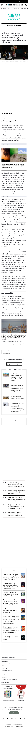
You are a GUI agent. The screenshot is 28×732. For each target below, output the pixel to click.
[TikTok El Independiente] (24, 718)
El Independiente (6, 113)
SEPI (2, 666)
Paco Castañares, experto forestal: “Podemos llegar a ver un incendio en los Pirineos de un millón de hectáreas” (17, 377)
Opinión (3, 8)
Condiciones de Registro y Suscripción (14, 724)
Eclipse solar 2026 (6, 663)
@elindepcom (4, 115)
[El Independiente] (14, 5)
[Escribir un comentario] (15, 121)
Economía (16, 8)
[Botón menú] (2, 5)
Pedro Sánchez (5, 672)
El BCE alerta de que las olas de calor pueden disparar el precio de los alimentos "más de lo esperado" (17, 388)
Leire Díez (4, 677)
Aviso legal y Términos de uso (19, 722)
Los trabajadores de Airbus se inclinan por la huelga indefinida (16, 491)
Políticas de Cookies (9, 726)
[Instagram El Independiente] (16, 718)
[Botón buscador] (26, 5)
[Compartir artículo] (2, 121)
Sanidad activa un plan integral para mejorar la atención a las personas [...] (15, 513)
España (9, 8)
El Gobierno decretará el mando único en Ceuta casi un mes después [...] (16, 499)
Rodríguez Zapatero (6, 670)
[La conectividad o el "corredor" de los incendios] (6, 398)
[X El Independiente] (3, 718)
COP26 (7, 179)
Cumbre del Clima (14, 25)
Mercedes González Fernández (9, 679)
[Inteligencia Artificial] (8, 697)
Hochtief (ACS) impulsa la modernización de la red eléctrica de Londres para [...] (16, 484)
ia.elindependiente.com (8, 700)
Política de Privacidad (7, 722)
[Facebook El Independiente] (7, 718)
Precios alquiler (18, 1)
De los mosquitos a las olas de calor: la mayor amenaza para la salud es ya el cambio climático (12, 166)
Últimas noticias (11, 1)
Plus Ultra (4, 668)
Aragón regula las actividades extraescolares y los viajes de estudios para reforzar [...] (16, 506)
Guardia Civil (4, 675)
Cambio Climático (6, 350)
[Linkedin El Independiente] (20, 718)
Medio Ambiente (5, 31)
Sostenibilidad (6, 353)
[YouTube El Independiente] (12, 718)
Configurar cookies (19, 726)
